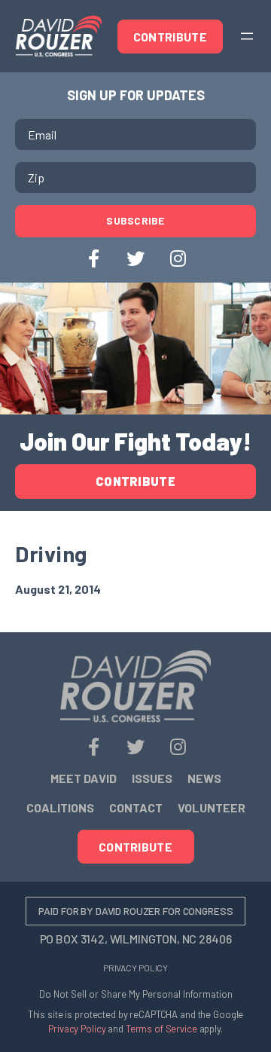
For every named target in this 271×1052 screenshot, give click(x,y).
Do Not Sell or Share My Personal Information (136, 994)
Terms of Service (161, 1029)
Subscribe (135, 220)
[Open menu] (247, 36)
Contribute (170, 36)
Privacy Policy (135, 967)
